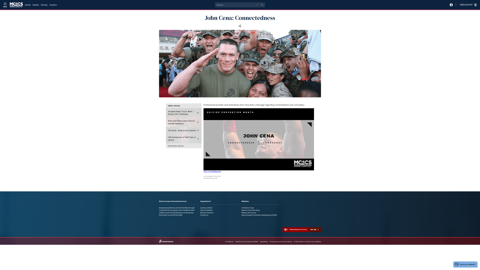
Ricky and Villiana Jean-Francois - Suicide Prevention (182, 122)
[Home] (16, 5)
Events (36, 5)
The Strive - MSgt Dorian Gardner (182, 130)
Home (28, 5)
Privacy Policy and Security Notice (281, 241)
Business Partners (207, 213)
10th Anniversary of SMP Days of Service (182, 138)
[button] (451, 4)
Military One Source (249, 213)
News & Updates (206, 210)
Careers (53, 5)
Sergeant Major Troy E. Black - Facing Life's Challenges (180, 112)
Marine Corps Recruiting (251, 210)
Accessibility (264, 241)
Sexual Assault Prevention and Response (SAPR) (259, 215)
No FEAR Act (229, 241)
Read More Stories (176, 146)
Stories (44, 5)
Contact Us (204, 215)
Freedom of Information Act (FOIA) (246, 241)
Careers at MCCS (206, 208)
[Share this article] (240, 26)
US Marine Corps (248, 208)
